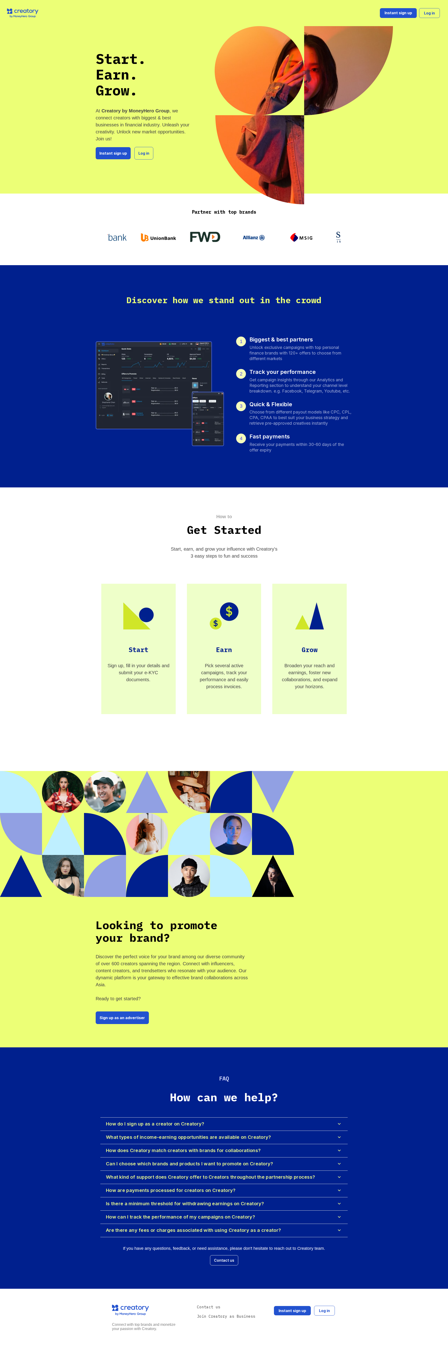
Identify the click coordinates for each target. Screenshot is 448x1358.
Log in (429, 13)
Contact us (224, 1260)
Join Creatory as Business (226, 1316)
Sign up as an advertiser (122, 1017)
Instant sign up (398, 12)
